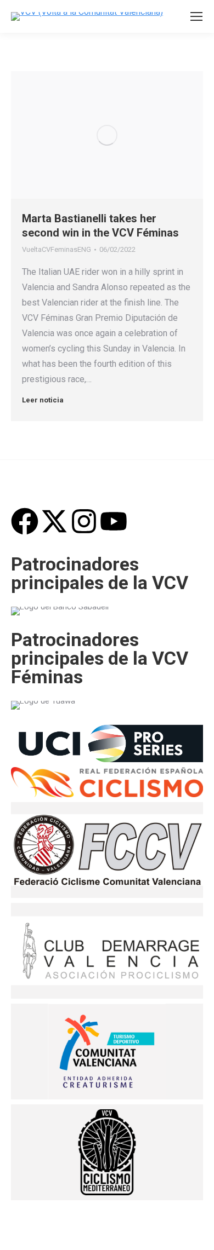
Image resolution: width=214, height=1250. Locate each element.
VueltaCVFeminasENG (56, 249)
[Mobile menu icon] (196, 16)
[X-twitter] (54, 521)
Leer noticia (43, 400)
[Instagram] (84, 521)
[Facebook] (24, 521)
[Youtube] (113, 521)
